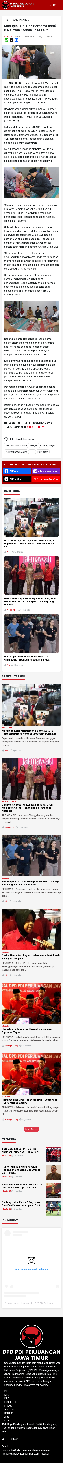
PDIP (32, 452)
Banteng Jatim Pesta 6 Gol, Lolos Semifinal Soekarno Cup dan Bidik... (22, 1204)
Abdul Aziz (12, 610)
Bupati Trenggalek (25, 439)
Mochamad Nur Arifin (16, 445)
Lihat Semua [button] (31, 1129)
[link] (31, 61)
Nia (8, 665)
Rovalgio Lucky (11, 1046)
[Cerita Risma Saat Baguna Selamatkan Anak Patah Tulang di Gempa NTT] (31, 929)
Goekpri (8, 36)
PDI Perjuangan (47, 445)
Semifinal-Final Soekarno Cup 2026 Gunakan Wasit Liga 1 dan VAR (22, 1186)
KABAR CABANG (9, 801)
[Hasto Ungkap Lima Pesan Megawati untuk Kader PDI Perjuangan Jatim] (31, 1074)
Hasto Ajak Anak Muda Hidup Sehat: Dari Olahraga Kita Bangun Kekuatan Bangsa (27, 658)
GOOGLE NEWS (36, 426)
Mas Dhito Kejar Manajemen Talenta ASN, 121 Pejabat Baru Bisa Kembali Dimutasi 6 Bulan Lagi (30, 543)
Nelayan (33, 445)
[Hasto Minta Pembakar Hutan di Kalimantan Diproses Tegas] (31, 1003)
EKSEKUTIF (7, 727)
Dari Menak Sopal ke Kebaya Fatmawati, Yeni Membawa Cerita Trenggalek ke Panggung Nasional (30, 601)
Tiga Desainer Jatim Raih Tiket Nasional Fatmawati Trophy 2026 (20, 1150)
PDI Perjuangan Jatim (16, 452)
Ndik (9, 552)
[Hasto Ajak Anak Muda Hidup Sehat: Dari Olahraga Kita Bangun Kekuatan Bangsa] (31, 856)
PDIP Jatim (42, 452)
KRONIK (5, 878)
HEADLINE (6, 1096)
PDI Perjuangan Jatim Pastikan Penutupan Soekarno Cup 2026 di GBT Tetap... (21, 1169)
